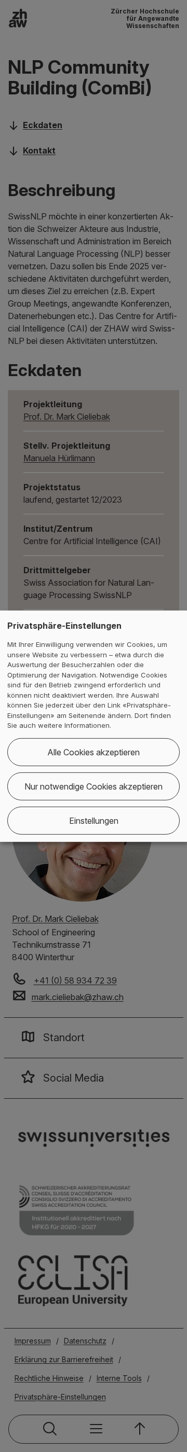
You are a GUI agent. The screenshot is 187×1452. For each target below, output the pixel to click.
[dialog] (93, 725)
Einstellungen (93, 820)
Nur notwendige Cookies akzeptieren (93, 786)
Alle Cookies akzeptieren (93, 752)
